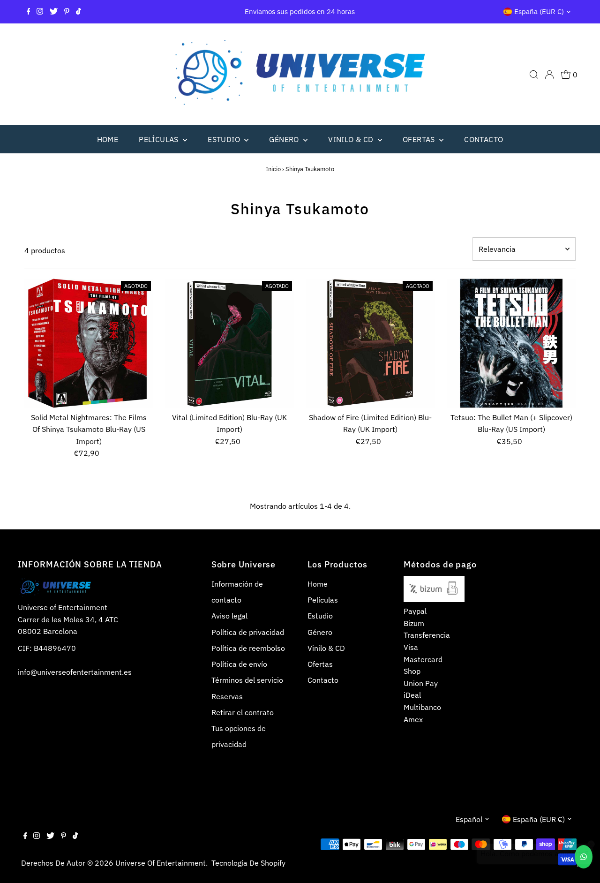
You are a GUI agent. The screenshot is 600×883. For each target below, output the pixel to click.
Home (108, 139)
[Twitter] (53, 11)
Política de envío (239, 664)
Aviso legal (229, 615)
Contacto (483, 139)
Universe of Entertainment (160, 863)
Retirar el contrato (242, 712)
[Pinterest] (67, 11)
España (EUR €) (539, 11)
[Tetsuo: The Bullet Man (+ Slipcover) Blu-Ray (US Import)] (511, 343)
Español (469, 819)
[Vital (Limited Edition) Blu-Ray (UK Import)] (229, 343)
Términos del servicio (247, 680)
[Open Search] (534, 74)
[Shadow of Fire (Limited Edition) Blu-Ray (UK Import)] (370, 343)
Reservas (227, 696)
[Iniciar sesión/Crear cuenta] (549, 74)
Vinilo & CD (351, 139)
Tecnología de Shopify (248, 863)
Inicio (273, 169)
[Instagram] (39, 11)
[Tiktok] (78, 11)
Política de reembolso (248, 648)
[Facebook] (28, 11)
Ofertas (420, 139)
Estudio (225, 139)
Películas (159, 139)
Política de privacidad (247, 632)
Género (285, 139)
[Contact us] (583, 856)
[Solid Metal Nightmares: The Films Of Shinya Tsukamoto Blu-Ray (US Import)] (88, 343)
